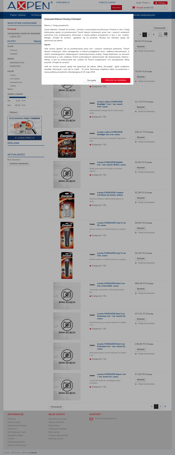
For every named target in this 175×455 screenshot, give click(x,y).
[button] (91, 80)
